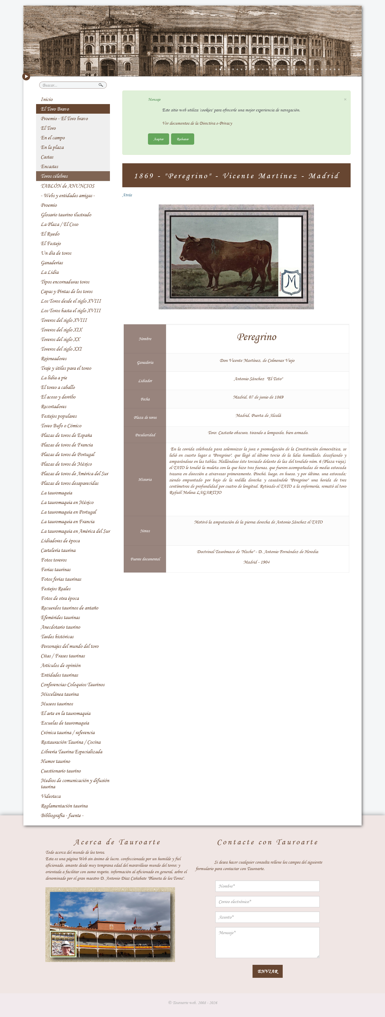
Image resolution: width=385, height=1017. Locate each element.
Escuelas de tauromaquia (65, 722)
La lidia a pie (54, 377)
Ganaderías (52, 262)
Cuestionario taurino (61, 770)
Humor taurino (55, 761)
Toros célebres (54, 176)
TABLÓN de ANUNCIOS (67, 185)
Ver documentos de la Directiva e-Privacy (197, 123)
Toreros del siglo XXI (61, 348)
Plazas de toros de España (66, 435)
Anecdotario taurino (60, 627)
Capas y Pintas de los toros (66, 291)
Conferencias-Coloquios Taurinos (72, 684)
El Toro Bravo (55, 108)
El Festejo (51, 243)
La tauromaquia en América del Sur (75, 531)
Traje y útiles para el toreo (66, 368)
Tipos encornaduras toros (65, 281)
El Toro (48, 128)
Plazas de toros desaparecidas (69, 483)
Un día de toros (56, 253)
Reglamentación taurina (64, 805)
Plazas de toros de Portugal (67, 454)
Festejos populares (58, 416)
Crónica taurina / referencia (67, 732)
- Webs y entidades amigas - (68, 195)
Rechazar (183, 139)
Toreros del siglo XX (60, 339)
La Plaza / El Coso (59, 224)
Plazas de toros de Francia (66, 444)
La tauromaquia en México (67, 502)
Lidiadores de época (60, 540)
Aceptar (158, 139)
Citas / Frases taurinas (63, 655)
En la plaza (52, 147)
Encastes (49, 166)
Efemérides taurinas (60, 617)
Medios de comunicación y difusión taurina (75, 783)
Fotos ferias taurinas (61, 579)
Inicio (46, 99)
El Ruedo (50, 233)
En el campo (53, 137)
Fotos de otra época (60, 598)
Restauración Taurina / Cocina (70, 742)
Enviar (268, 971)
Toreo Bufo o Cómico (61, 425)
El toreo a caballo (58, 387)
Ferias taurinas (55, 569)
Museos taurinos (57, 703)
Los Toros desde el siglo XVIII (71, 301)
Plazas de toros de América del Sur (74, 473)
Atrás (127, 195)
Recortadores (53, 406)
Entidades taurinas (59, 675)
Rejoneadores (53, 358)
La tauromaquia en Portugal (68, 512)
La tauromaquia (56, 492)
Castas (47, 156)
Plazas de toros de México (66, 464)
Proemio (49, 205)
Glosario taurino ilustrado (66, 214)
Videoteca (50, 796)
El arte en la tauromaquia (65, 713)
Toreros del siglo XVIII (64, 320)
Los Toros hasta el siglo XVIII (71, 310)
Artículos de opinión (60, 665)
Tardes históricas (57, 636)
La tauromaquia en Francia (67, 521)
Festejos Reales (55, 588)
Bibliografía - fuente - (62, 815)
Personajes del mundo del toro (69, 646)
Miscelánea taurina (59, 694)
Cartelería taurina (58, 550)
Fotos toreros (53, 559)
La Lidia (49, 272)
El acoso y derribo (58, 396)
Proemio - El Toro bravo (64, 118)
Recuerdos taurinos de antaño (69, 607)
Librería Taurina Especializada (71, 751)
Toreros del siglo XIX (61, 329)
